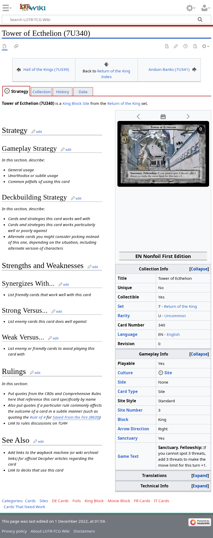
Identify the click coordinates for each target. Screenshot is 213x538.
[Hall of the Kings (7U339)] (18, 69)
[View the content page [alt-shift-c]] (5, 47)
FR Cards (142, 500)
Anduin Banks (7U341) (169, 69)
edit (39, 131)
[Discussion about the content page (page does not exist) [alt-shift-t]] (16, 47)
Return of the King (123, 103)
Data (83, 91)
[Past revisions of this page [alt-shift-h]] (186, 47)
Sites (43, 500)
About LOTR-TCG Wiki (50, 531)
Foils (76, 500)
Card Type (128, 391)
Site (86, 103)
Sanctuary (128, 438)
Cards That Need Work (24, 506)
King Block (72, 103)
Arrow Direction (133, 428)
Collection (41, 91)
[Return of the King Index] (106, 63)
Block (123, 419)
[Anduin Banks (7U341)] (194, 69)
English (173, 334)
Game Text (128, 456)
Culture (125, 372)
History (62, 91)
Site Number (130, 410)
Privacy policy (14, 531)
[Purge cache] (195, 47)
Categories (12, 500)
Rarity (124, 315)
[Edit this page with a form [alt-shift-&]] (166, 47)
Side (122, 382)
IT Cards (161, 500)
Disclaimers (84, 531)
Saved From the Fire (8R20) (76, 417)
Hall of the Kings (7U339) (46, 69)
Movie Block (119, 500)
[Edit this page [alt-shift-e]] (176, 47)
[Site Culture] (160, 372)
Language (127, 334)
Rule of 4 (37, 417)
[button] (138, 116)
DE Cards (60, 500)
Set (121, 306)
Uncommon (175, 315)
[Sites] (7, 91)
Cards (30, 500)
